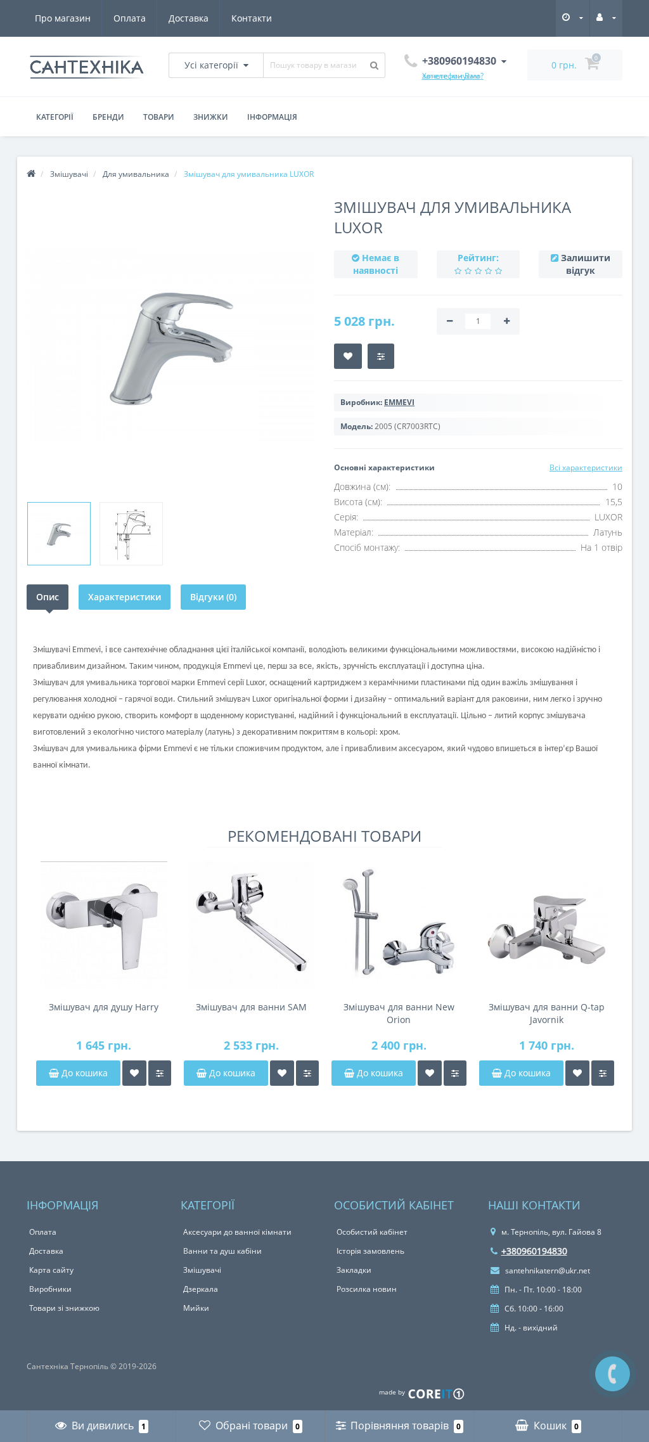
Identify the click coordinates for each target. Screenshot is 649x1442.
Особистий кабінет (372, 1231)
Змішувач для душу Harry (103, 1007)
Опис (47, 597)
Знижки (210, 117)
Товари (158, 117)
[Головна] (31, 174)
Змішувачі (202, 1270)
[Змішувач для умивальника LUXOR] (59, 533)
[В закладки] (134, 1073)
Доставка (189, 18)
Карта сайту (51, 1270)
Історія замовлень (370, 1251)
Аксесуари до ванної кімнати (237, 1231)
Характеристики (124, 597)
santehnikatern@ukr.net (546, 1270)
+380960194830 (534, 1251)
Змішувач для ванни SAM (251, 1007)
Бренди (108, 117)
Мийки (196, 1308)
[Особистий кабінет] (606, 17)
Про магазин (63, 18)
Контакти (251, 18)
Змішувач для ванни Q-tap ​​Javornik (547, 1013)
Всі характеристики (585, 467)
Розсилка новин (367, 1289)
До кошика (83, 1073)
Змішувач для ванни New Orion (399, 1013)
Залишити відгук (585, 264)
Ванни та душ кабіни (222, 1251)
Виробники (50, 1289)
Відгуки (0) (213, 597)
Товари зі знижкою (64, 1308)
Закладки (354, 1270)
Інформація (272, 117)
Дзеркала (200, 1289)
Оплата (129, 18)
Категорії (55, 117)
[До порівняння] (159, 1073)
